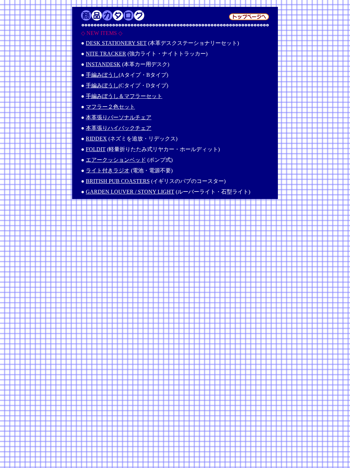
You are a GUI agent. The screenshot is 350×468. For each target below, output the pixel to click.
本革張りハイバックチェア (118, 128)
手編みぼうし (102, 75)
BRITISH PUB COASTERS (118, 181)
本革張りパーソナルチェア (118, 117)
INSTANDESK (103, 64)
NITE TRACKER (106, 54)
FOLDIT (96, 149)
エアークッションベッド (116, 160)
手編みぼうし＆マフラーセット (124, 96)
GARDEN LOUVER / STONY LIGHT (130, 192)
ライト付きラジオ (108, 170)
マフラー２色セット (110, 107)
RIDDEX (96, 138)
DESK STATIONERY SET (116, 43)
